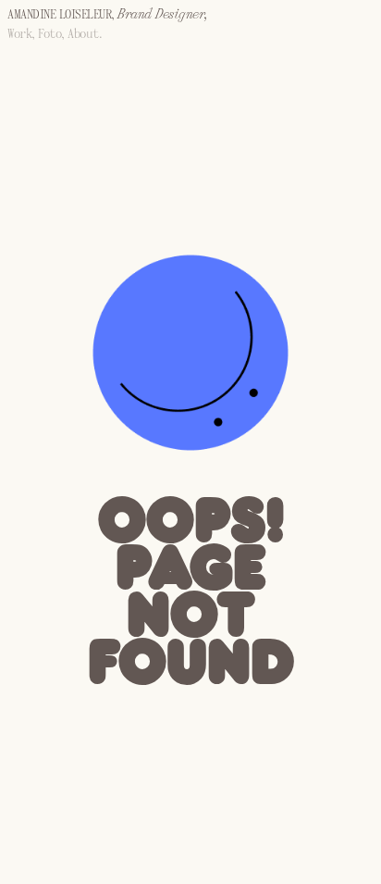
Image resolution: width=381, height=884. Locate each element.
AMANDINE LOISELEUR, (107, 15)
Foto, (53, 35)
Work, (22, 35)
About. (85, 35)
